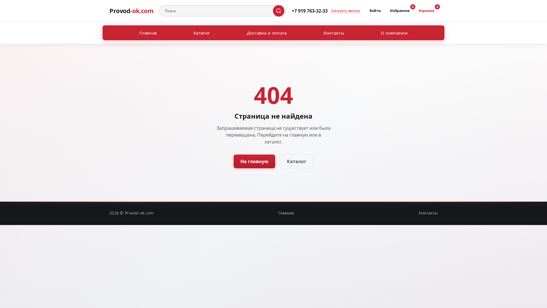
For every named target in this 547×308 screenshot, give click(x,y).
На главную (254, 161)
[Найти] (278, 11)
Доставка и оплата (267, 33)
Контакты (334, 33)
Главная (148, 33)
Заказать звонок (345, 11)
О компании (394, 33)
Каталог (201, 33)
